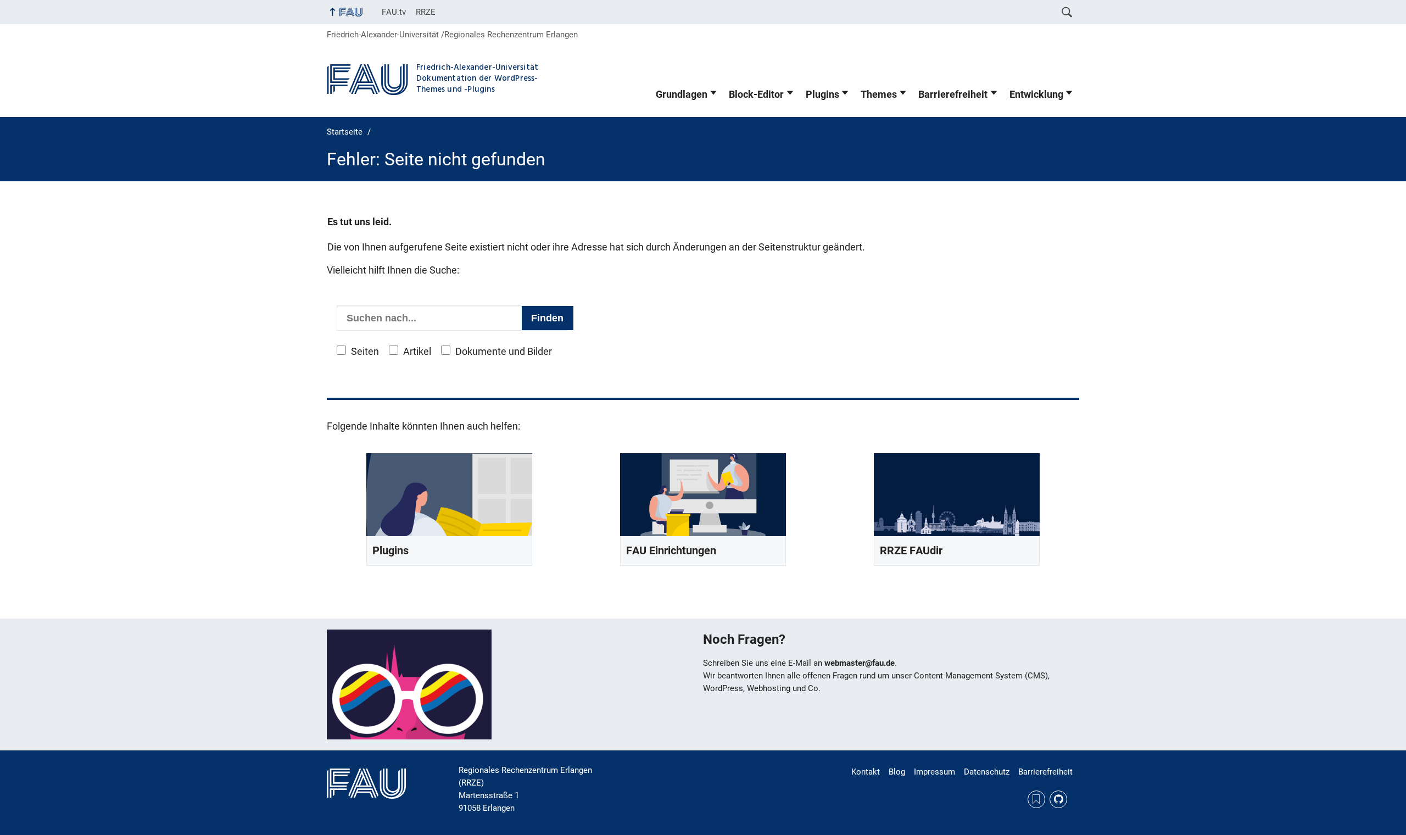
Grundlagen (681, 94)
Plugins (822, 94)
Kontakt (865, 772)
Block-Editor (756, 94)
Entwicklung (1036, 94)
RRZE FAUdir (911, 550)
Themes (879, 94)
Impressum (934, 772)
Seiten (365, 351)
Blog (897, 772)
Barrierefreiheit (952, 94)
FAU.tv (394, 12)
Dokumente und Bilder (503, 351)
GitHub (1058, 799)
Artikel (417, 351)
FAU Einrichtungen (671, 550)
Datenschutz (986, 772)
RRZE (426, 12)
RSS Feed (1036, 799)
